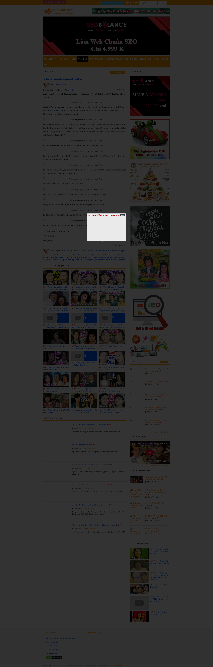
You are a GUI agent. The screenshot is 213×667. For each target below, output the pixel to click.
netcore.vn (108, 241)
